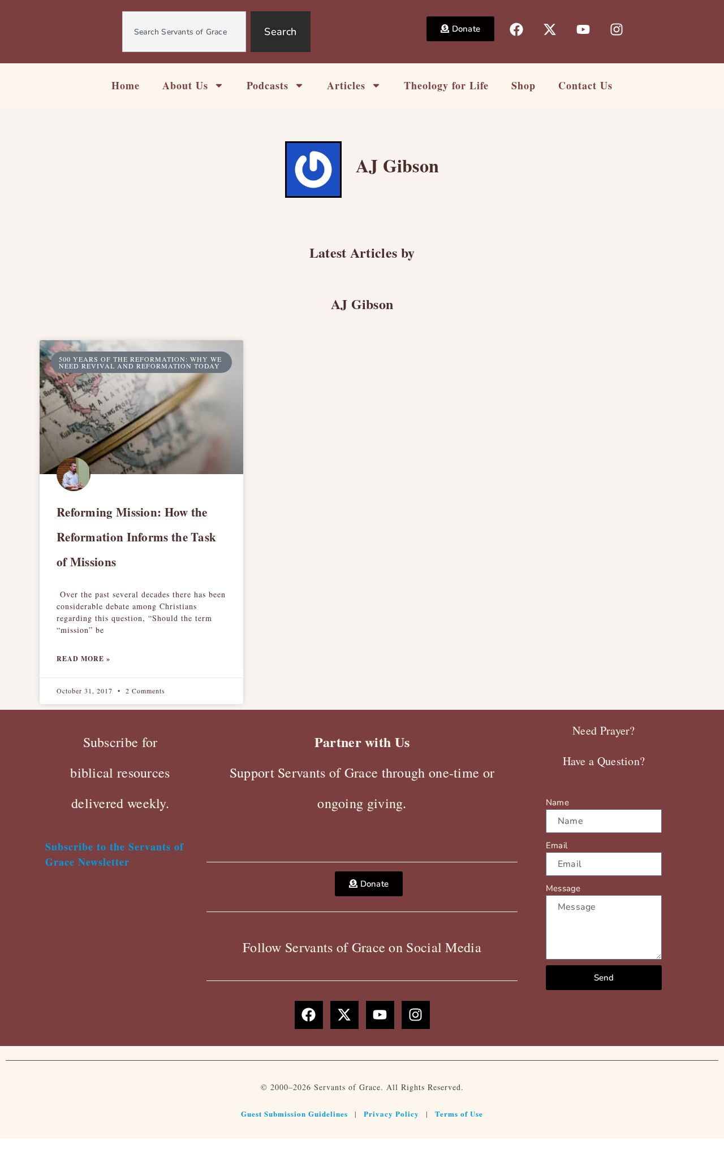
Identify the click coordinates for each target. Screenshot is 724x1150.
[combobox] (184, 31)
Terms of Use (459, 1113)
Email (556, 845)
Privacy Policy (391, 1113)
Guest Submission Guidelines (294, 1113)
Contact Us (585, 85)
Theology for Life (446, 85)
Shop (523, 85)
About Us (185, 85)
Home (125, 85)
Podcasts (267, 85)
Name (557, 802)
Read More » (83, 658)
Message (563, 888)
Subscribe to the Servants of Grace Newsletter (114, 854)
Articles (346, 85)
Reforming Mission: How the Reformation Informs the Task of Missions (136, 537)
